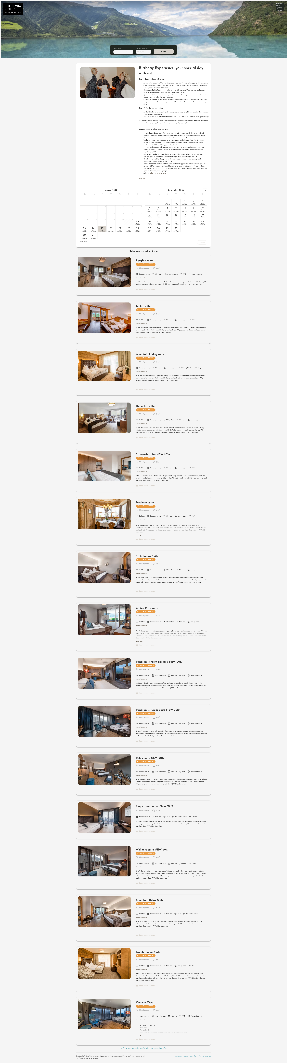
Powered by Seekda (205, 1056)
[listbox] (280, 7)
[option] (280, 7)
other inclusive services (157, 173)
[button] (205, 190)
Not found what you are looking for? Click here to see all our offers (143, 1048)
